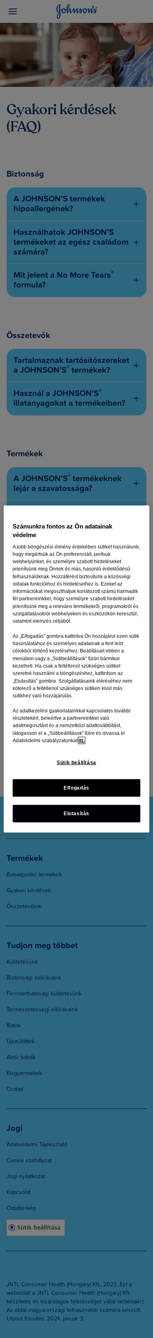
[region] (76, 669)
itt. (81, 740)
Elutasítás (76, 813)
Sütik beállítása (76, 762)
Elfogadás (76, 788)
